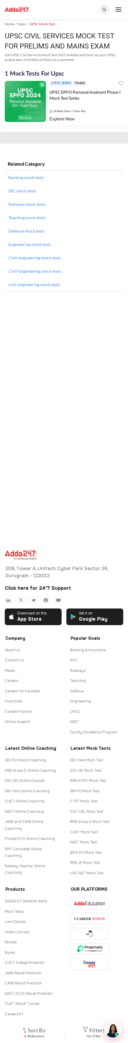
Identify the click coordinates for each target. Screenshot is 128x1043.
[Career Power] (89, 918)
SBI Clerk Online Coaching (27, 791)
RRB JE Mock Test (85, 862)
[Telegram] (33, 600)
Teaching (78, 680)
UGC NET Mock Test (87, 873)
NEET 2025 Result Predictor (29, 993)
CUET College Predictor (25, 962)
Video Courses (17, 932)
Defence (77, 691)
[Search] (104, 9)
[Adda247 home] (17, 9)
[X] (20, 600)
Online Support (17, 721)
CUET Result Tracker (22, 1003)
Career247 (14, 1014)
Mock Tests (14, 911)
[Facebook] (45, 600)
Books (10, 952)
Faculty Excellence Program (93, 732)
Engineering (80, 701)
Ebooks (11, 942)
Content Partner (18, 711)
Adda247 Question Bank (26, 901)
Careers (11, 680)
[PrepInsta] (89, 949)
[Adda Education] (89, 903)
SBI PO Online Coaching (25, 760)
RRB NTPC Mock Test (88, 780)
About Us (12, 650)
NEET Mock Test (83, 842)
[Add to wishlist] (120, 84)
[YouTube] (58, 600)
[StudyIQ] (89, 934)
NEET (74, 721)
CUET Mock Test (84, 832)
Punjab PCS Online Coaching (30, 838)
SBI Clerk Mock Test (86, 760)
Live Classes (15, 921)
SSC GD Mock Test (85, 770)
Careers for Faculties (22, 691)
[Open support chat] (112, 1030)
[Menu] (118, 9)
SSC (73, 660)
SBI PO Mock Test (84, 791)
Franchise (13, 701)
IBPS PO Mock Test (86, 852)
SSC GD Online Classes (25, 780)
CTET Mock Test (83, 801)
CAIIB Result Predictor (23, 983)
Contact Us (14, 660)
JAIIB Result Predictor (23, 973)
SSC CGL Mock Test (86, 811)
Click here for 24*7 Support (38, 588)
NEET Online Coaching (24, 811)
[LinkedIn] (8, 600)
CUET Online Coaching (24, 801)
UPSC (75, 711)
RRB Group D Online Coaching (30, 770)
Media (10, 670)
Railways (78, 670)
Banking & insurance (88, 650)
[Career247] (89, 964)
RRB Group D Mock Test (90, 821)
